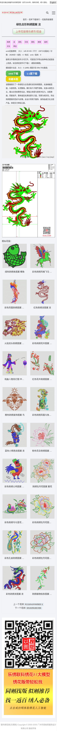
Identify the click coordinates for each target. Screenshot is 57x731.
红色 (26, 42)
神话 (15, 46)
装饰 (45, 42)
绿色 (19, 42)
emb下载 (13, 73)
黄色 (32, 42)
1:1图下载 (32, 73)
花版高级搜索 (47, 19)
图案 (39, 42)
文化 (8, 46)
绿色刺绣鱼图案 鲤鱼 (34, 608)
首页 (25, 19)
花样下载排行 (34, 19)
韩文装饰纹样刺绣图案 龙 (34, 604)
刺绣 (8, 42)
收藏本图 (13, 79)
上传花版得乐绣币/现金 (28, 31)
